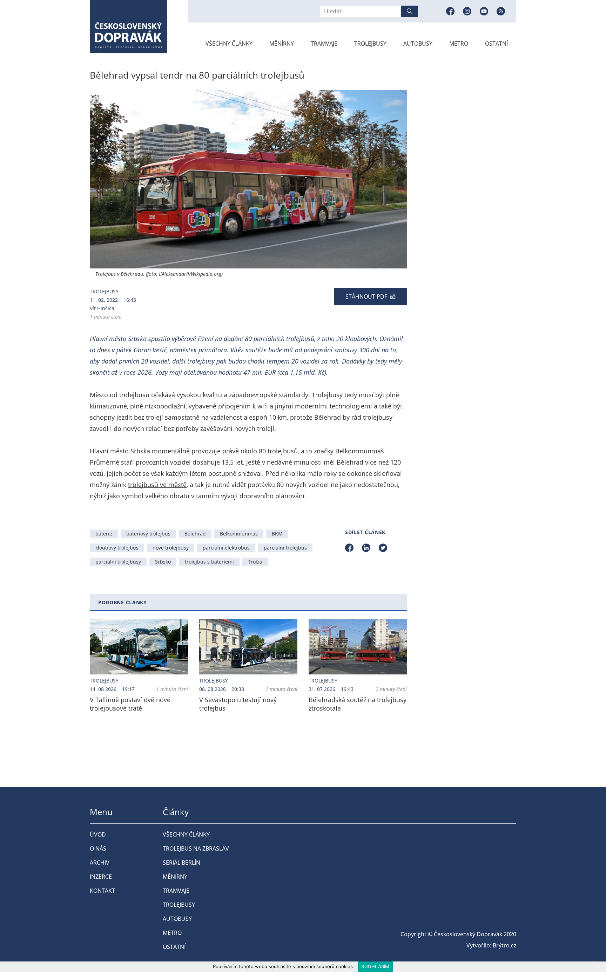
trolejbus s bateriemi (209, 561)
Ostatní (496, 43)
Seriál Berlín (181, 862)
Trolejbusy (370, 43)
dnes (103, 350)
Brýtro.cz (504, 945)
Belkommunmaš (239, 533)
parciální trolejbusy (118, 561)
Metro (458, 43)
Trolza (255, 561)
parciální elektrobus (226, 547)
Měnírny (281, 43)
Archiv (99, 862)
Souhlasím (375, 966)
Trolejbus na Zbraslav (196, 848)
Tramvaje (324, 43)
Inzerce (101, 876)
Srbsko (163, 561)
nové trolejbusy (171, 547)
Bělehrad (195, 533)
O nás (98, 848)
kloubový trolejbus (117, 547)
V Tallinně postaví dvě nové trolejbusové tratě (130, 703)
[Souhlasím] (597, 966)
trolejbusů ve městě (157, 484)
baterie (103, 533)
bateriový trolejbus (148, 533)
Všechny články (229, 43)
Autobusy (417, 43)
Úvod (98, 834)
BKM (277, 533)
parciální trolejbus (285, 547)
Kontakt (102, 890)
